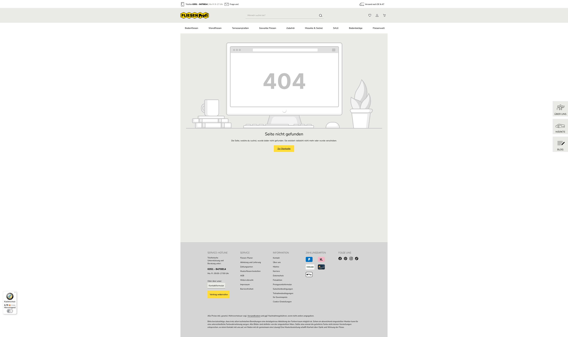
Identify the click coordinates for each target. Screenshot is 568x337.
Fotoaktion (277, 280)
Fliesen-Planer (246, 258)
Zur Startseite (284, 148)
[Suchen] (321, 15)
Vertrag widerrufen (219, 294)
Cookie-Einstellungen (282, 301)
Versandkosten (253, 316)
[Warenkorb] (384, 15)
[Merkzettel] (369, 15)
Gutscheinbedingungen (283, 289)
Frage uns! (234, 4)
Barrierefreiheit (246, 289)
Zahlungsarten (246, 266)
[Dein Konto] (377, 15)
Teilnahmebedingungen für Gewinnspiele (283, 295)
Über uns (277, 262)
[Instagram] (352, 259)
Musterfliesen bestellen (250, 271)
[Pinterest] (346, 259)
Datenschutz (278, 275)
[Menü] (15, 293)
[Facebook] (341, 259)
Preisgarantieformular (282, 284)
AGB (242, 275)
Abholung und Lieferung (250, 262)
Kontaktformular (216, 285)
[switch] (10, 311)
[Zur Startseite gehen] (194, 15)
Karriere (276, 271)
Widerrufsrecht (246, 280)
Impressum (245, 284)
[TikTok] (357, 259)
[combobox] (282, 15)
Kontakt (276, 258)
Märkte (276, 266)
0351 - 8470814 (200, 4)
